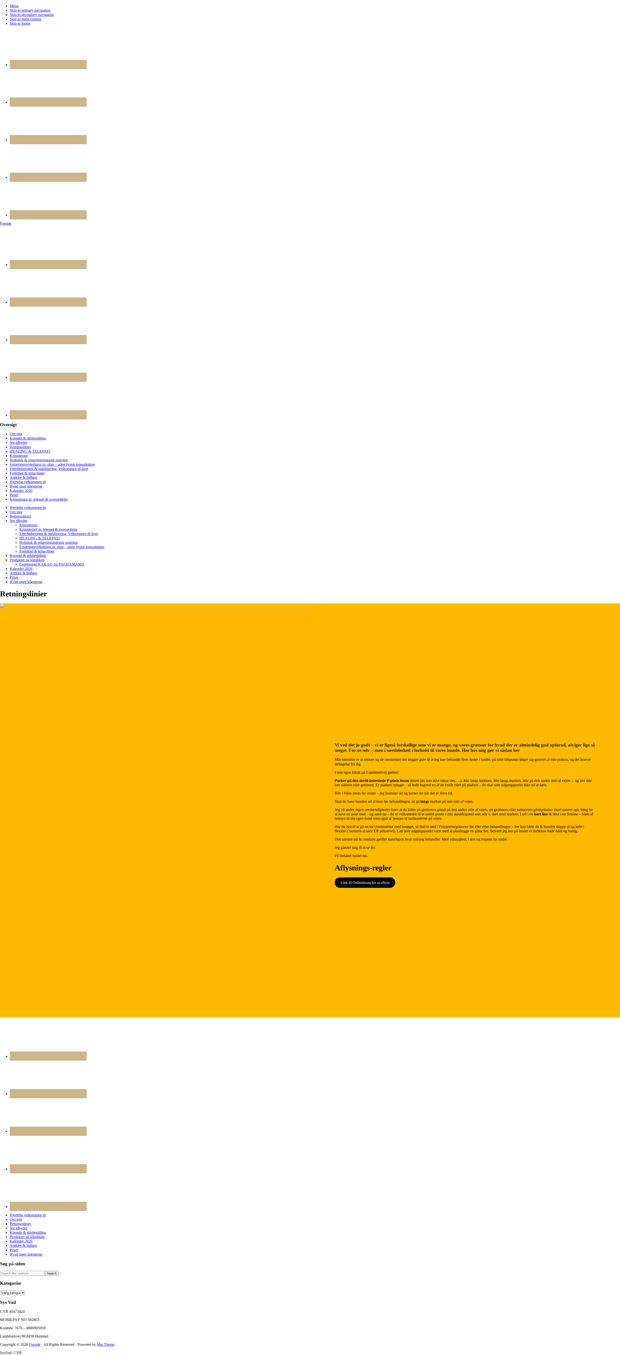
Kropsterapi (19, 456)
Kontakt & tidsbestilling (28, 438)
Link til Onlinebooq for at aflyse (365, 883)
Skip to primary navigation (30, 10)
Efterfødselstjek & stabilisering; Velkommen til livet (49, 469)
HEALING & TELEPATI (30, 451)
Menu (14, 6)
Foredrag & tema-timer (27, 473)
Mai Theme (106, 1344)
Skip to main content (25, 19)
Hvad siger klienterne (26, 486)
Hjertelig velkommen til (28, 482)
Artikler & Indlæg (23, 477)
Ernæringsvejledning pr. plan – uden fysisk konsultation (52, 464)
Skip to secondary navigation (32, 15)
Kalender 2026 (21, 491)
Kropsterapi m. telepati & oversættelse (39, 499)
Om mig (16, 434)
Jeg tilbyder (18, 443)
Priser (14, 495)
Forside (5, 223)
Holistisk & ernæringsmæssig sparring (39, 460)
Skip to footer (20, 23)
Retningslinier (20, 447)
